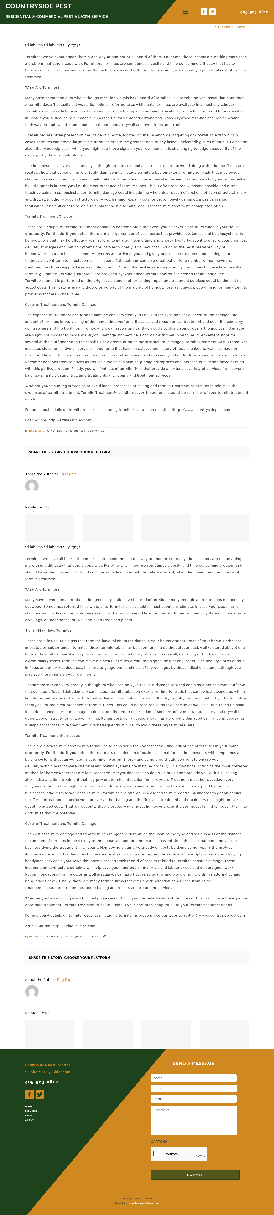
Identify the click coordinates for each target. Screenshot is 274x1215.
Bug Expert (36, 430)
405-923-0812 (254, 12)
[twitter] (212, 11)
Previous (225, 27)
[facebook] (204, 11)
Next (241, 27)
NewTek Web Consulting (145, 1203)
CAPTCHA (159, 1142)
